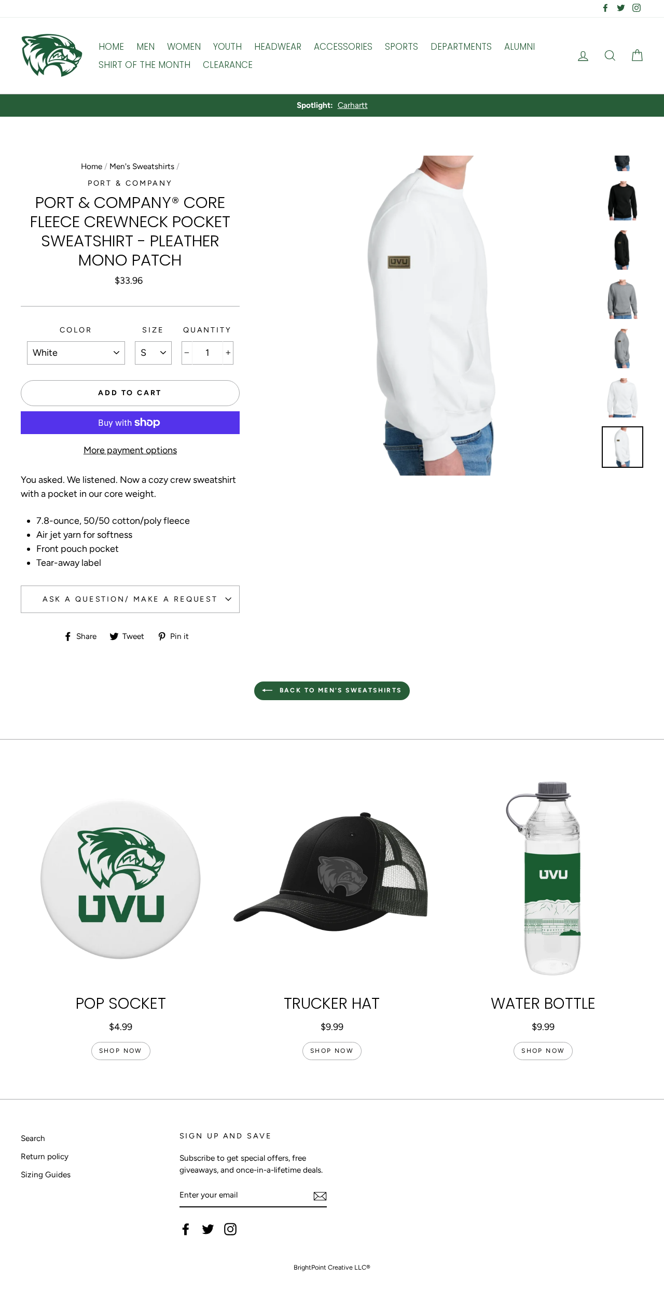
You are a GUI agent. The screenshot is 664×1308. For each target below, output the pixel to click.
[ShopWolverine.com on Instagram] (230, 1229)
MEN (145, 46)
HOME (111, 46)
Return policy (44, 1156)
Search (33, 1138)
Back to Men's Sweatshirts (339, 690)
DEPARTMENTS (461, 46)
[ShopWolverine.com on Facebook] (185, 1229)
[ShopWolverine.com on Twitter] (208, 1229)
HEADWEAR (277, 46)
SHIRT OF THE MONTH (144, 65)
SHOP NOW (121, 1050)
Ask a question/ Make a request (130, 599)
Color (76, 330)
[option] (332, 106)
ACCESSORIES (343, 46)
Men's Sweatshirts (141, 166)
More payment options (130, 450)
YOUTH (227, 46)
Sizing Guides (46, 1174)
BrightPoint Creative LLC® (332, 1267)
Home (91, 166)
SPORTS (401, 46)
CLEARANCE (228, 65)
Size (153, 330)
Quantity (207, 330)
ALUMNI (519, 46)
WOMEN (184, 46)
